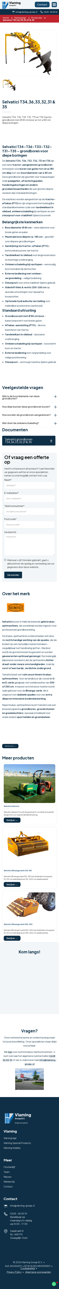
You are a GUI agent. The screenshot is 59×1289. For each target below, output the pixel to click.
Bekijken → (12, 820)
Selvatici (6, 111)
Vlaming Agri (20, 18)
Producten (36, 18)
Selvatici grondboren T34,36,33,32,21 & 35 (18, 440)
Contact (42, 4)
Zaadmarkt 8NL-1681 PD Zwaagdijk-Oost (18, 1234)
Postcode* (10, 519)
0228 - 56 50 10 (18, 1213)
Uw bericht (10, 532)
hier (10, 1051)
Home (6, 18)
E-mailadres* (11, 493)
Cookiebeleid (27, 1268)
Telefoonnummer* (14, 506)
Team (7, 1171)
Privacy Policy (14, 1271)
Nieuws (7, 1176)
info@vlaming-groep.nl (22, 1205)
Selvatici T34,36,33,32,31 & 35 (18, 20)
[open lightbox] (29, 53)
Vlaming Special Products (17, 1142)
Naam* (8, 480)
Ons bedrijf (9, 1166)
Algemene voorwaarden (38, 1271)
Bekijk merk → (10, 746)
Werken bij (9, 1181)
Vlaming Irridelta (12, 1147)
